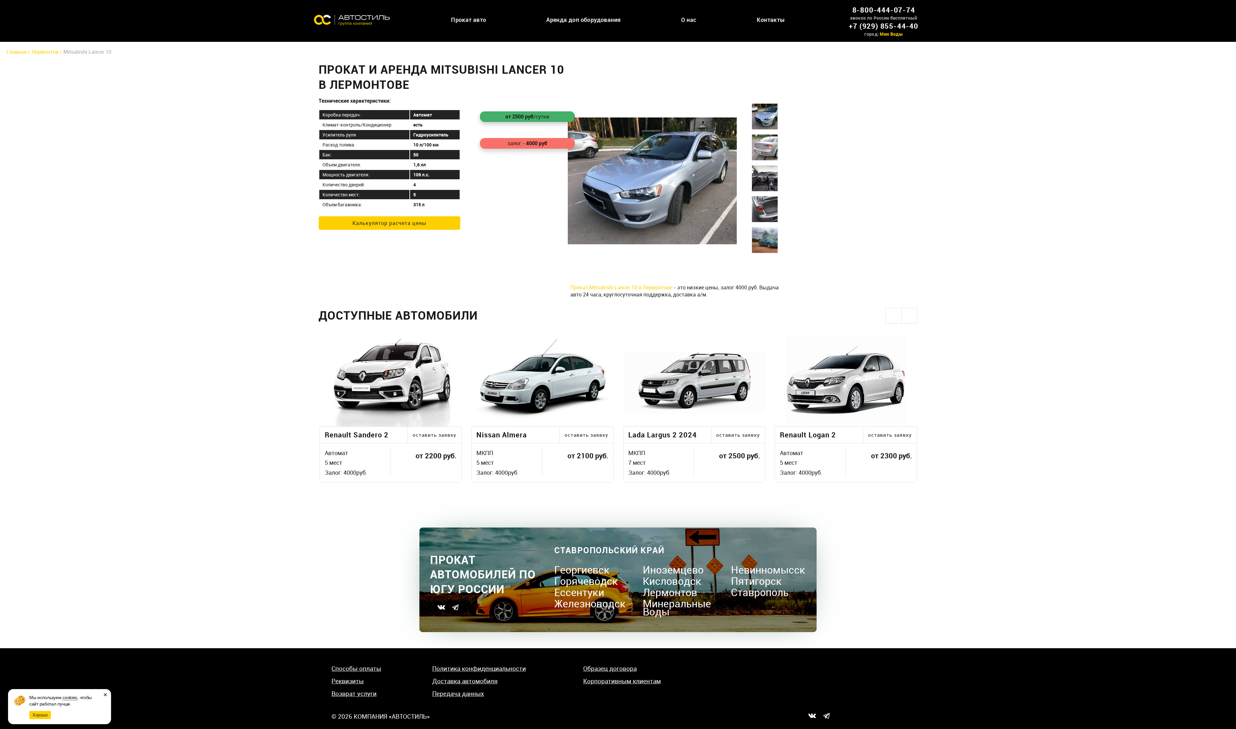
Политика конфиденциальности (479, 668)
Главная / (19, 51)
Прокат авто (468, 19)
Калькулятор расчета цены (389, 223)
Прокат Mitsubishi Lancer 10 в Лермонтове (621, 287)
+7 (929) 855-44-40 (883, 26)
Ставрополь (760, 592)
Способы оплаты (356, 668)
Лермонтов (670, 592)
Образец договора (610, 668)
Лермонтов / (47, 51)
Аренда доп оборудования (583, 19)
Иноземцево (673, 569)
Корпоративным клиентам (622, 681)
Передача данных (458, 693)
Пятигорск (756, 581)
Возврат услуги (354, 693)
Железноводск (590, 603)
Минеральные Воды (677, 607)
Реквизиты (348, 681)
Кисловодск (672, 581)
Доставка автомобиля (465, 681)
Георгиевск (582, 569)
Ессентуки (579, 592)
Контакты (771, 19)
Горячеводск (586, 581)
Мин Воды (891, 34)
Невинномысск (768, 569)
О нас (688, 19)
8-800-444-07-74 (883, 10)
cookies (69, 697)
